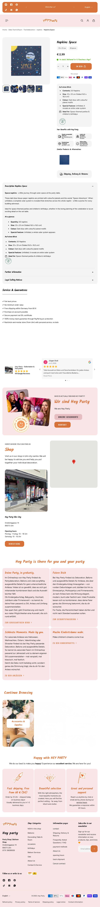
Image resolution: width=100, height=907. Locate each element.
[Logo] (50, 21)
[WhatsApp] (16, 10)
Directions (14, 543)
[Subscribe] (94, 849)
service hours (81, 802)
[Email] (11, 10)
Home (4, 30)
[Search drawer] (82, 20)
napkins (39, 30)
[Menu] (6, 20)
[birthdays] (50, 723)
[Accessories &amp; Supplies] (18, 723)
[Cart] (94, 20)
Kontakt (62, 424)
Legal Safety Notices (13, 280)
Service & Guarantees (14, 290)
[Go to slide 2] (67, 380)
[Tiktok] (6, 10)
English (5, 896)
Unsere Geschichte (68, 417)
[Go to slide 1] (65, 380)
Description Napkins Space (16, 186)
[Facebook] (11, 4)
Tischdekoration (29, 30)
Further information (13, 272)
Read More (48, 376)
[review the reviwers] (89, 362)
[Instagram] (6, 4)
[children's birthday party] (82, 723)
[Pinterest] (16, 4)
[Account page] (88, 20)
